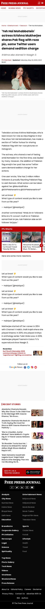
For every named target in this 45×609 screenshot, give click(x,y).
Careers (27, 589)
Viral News (6, 575)
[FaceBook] (25, 367)
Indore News (7, 507)
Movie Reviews (29, 507)
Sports (26, 526)
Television (23, 26)
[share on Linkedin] (22, 487)
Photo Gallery (8, 562)
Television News (29, 519)
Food (25, 551)
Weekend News (9, 579)
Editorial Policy (17, 589)
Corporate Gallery (10, 530)
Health (25, 543)
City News (6, 498)
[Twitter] (28, 367)
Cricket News (28, 530)
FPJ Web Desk (6, 60)
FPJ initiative (7, 534)
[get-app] (42, 3)
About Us (5, 589)
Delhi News (6, 515)
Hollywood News (29, 503)
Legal (4, 543)
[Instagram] (32, 367)
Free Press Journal (14, 3)
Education (6, 519)
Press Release (8, 583)
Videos (5, 570)
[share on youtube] (32, 487)
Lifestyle (26, 539)
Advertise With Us (34, 593)
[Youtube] (35, 367)
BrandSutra (7, 526)
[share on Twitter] (17, 487)
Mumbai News (15, 8)
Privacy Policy (7, 593)
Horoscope (7, 539)
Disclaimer (37, 589)
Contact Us (20, 593)
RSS (18, 598)
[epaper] (39, 3)
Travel (25, 547)
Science (5, 547)
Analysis (5, 494)
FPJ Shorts (28, 8)
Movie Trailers (28, 511)
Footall (25, 534)
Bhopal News (7, 511)
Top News (6, 558)
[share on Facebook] (12, 487)
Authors (25, 598)
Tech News (7, 566)
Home (3, 8)
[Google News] (15, 367)
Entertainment (13, 26)
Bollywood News (29, 498)
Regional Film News (30, 515)
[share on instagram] (27, 487)
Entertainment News (32, 494)
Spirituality (7, 551)
